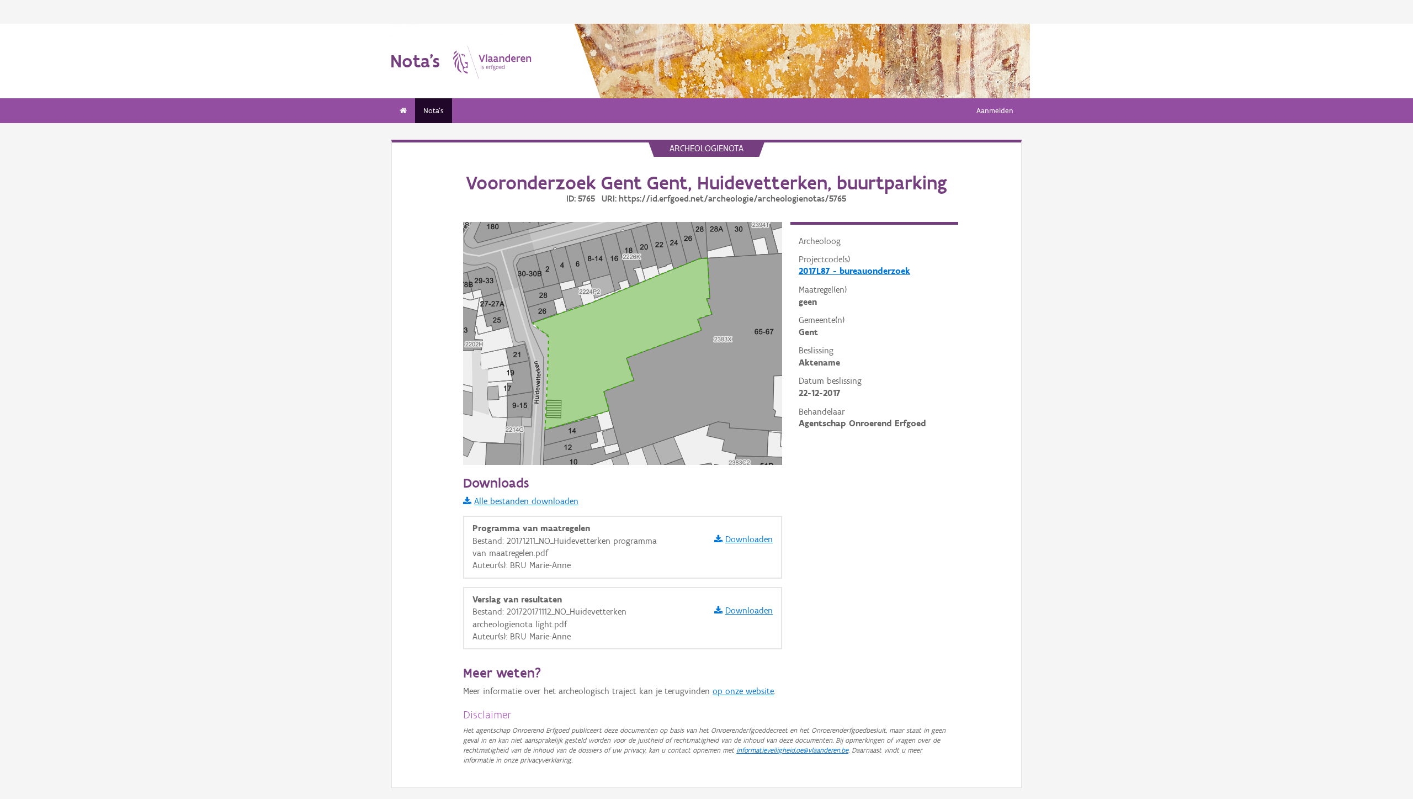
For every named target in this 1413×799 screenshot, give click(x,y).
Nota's (433, 110)
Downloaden (749, 539)
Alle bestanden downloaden (526, 501)
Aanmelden (994, 110)
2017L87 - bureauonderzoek (854, 271)
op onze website (743, 691)
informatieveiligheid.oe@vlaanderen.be (792, 750)
